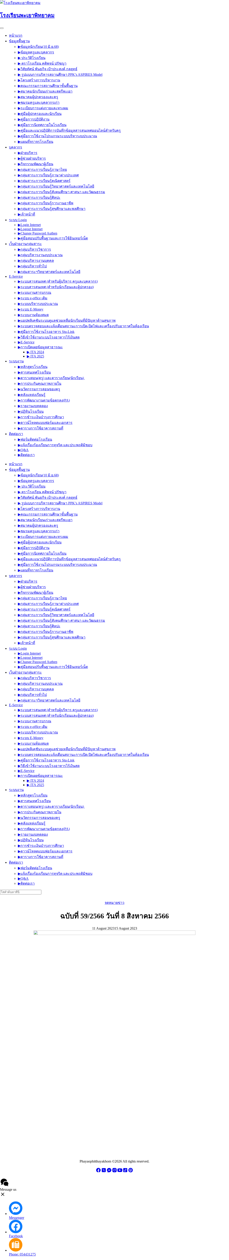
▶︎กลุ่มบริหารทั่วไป (32, 266)
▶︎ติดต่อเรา (26, 455)
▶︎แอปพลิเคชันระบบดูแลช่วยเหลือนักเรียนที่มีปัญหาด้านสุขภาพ (67, 320)
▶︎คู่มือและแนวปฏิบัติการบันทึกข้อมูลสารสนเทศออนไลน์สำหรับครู (69, 130)
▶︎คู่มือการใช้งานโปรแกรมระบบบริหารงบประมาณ (57, 136)
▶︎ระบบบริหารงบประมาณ (38, 304)
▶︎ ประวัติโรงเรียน (31, 58)
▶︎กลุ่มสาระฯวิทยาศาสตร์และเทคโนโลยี (49, 272)
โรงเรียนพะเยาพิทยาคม (27, 15)
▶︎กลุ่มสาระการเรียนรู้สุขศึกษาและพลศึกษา (51, 209)
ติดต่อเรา (16, 434)
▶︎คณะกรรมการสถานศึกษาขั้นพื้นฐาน (48, 86)
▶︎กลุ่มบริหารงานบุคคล (36, 260)
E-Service (16, 276)
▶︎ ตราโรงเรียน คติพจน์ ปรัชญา (42, 63)
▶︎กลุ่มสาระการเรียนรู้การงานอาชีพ (45, 203)
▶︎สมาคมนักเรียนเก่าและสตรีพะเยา (45, 91)
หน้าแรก (15, 35)
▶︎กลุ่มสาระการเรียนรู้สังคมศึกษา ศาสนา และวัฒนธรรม (61, 192)
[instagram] (114, 1171)
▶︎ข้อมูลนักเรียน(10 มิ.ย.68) (38, 47)
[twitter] (103, 1171)
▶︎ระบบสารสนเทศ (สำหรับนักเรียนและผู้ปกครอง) (56, 287)
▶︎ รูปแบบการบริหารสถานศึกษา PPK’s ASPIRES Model (60, 74)
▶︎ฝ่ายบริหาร (27, 153)
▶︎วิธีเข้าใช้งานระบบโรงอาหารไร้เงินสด (49, 337)
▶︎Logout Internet (30, 229)
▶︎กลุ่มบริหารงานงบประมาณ (40, 255)
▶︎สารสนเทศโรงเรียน (34, 372)
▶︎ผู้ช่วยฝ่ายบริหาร (32, 158)
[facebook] (98, 1171)
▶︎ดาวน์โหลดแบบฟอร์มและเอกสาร (45, 423)
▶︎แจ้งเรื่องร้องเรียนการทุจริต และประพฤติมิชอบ (55, 445)
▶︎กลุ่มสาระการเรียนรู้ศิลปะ (39, 197)
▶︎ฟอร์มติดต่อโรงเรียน (35, 439)
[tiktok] (125, 1171)
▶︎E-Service (26, 342)
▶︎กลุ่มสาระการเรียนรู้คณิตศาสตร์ (44, 181)
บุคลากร (15, 147)
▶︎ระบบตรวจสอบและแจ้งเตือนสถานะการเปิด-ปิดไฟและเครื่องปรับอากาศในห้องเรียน (83, 326)
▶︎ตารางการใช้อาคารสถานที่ (40, 428)
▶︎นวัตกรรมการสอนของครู (39, 389)
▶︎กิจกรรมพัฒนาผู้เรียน (35, 164)
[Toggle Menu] (2, 28)
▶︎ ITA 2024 (35, 352)
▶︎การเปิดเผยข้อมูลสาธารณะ (40, 347)
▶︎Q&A (23, 450)
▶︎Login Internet (29, 225)
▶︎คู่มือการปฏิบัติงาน (33, 119)
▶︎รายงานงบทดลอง (33, 406)
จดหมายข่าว (114, 903)
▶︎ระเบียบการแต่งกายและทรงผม (43, 108)
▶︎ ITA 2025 (35, 356)
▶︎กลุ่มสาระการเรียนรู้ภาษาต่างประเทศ (48, 175)
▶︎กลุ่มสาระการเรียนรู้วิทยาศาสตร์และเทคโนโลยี (56, 186)
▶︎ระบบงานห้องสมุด (33, 315)
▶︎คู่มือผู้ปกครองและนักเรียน (39, 114)
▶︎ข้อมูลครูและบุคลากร (36, 52)
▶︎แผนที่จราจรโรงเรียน (35, 142)
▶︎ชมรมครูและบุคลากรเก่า (38, 102)
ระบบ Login (18, 220)
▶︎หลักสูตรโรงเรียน (32, 367)
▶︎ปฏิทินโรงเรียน (31, 411)
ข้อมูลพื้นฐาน (19, 41)
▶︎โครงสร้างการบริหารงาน (39, 80)
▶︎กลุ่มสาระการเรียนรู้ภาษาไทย (42, 169)
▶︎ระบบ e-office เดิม (32, 298)
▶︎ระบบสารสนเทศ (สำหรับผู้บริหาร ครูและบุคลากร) (58, 281)
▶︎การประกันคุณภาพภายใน (39, 383)
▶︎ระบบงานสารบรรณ (34, 292)
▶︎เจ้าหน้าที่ (26, 214)
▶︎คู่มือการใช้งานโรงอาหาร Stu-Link (46, 332)
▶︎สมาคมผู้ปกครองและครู (38, 97)
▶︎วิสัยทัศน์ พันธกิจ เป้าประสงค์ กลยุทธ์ (47, 69)
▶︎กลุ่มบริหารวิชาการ (34, 249)
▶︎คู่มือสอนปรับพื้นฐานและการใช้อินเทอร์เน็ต (53, 238)
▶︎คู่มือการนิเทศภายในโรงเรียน (42, 125)
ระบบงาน (16, 361)
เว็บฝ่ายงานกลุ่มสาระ (25, 244)
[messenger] (109, 1171)
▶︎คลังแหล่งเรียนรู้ (31, 395)
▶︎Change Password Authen (37, 233)
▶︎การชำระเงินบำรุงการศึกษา (41, 417)
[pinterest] (130, 1171)
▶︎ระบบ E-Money (30, 309)
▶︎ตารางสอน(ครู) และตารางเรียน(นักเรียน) (51, 378)
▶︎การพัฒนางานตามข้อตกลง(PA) (44, 400)
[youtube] (120, 1171)
